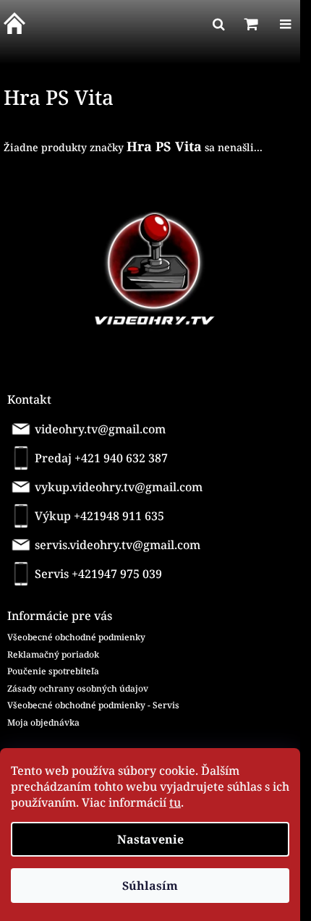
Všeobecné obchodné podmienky (76, 637)
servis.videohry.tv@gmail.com (117, 545)
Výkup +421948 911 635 (99, 516)
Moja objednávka (43, 722)
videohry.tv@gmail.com (100, 429)
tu (175, 802)
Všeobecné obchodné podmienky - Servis (93, 705)
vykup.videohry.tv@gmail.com (119, 487)
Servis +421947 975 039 (98, 574)
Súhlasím (150, 886)
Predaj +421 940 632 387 (101, 458)
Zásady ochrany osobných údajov (77, 688)
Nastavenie (150, 839)
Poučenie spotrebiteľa (53, 671)
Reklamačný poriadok (53, 654)
